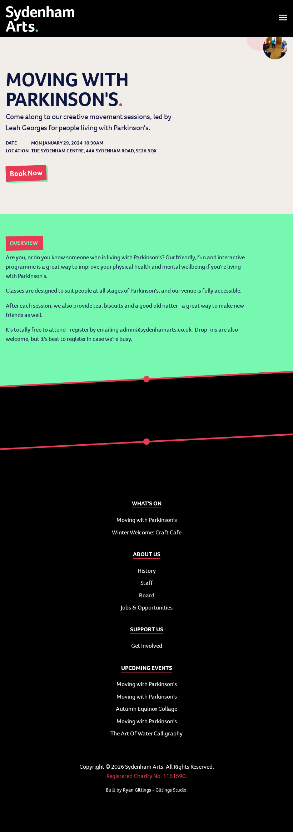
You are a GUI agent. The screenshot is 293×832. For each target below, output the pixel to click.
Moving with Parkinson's (146, 520)
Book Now (26, 173)
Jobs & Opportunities (147, 607)
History (147, 571)
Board (146, 595)
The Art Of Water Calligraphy (146, 733)
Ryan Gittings (137, 790)
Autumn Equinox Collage (146, 709)
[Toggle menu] (283, 18)
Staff (146, 583)
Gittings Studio (171, 790)
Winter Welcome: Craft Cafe (147, 532)
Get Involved (146, 646)
